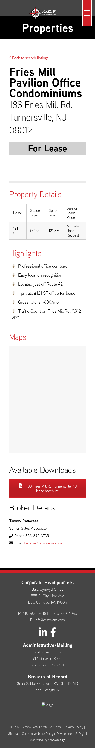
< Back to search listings (29, 57)
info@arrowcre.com (50, 619)
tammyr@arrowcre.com (43, 543)
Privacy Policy (73, 727)
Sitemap (13, 733)
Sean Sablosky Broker (34, 683)
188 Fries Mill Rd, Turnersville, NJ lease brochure (51, 488)
